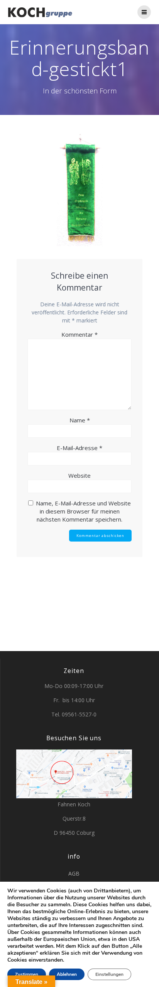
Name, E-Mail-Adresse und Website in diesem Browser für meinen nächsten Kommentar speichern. (83, 511)
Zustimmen (26, 974)
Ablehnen (67, 974)
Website (79, 475)
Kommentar (79, 334)
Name (79, 420)
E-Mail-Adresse (79, 448)
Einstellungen (109, 974)
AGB (74, 873)
